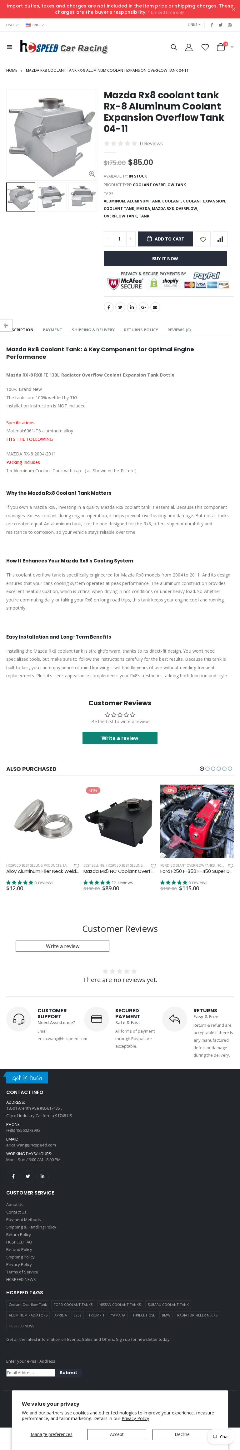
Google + (144, 307)
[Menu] (9, 47)
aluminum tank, (144, 201)
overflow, (187, 208)
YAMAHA (118, 1315)
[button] (202, 768)
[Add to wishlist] (203, 238)
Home (11, 70)
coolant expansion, (205, 201)
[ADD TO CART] (69, 794)
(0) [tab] (179, 330)
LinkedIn (132, 307)
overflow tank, (121, 216)
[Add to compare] (220, 238)
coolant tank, (120, 208)
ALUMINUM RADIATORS (28, 1315)
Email (155, 307)
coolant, (172, 201)
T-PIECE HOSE (143, 1315)
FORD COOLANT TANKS (73, 1304)
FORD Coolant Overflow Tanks (187, 865)
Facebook (109, 307)
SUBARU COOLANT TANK (168, 1304)
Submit (68, 1373)
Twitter (120, 307)
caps (77, 1315)
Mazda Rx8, (164, 208)
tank (144, 216)
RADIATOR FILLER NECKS (197, 1315)
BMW (166, 1315)
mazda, (144, 208)
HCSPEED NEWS (21, 1326)
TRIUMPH (96, 1315)
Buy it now (165, 258)
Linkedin (42, 1176)
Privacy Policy (135, 1418)
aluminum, (115, 201)
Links (193, 24)
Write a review (120, 738)
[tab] (19, 330)
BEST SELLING (93, 865)
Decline (182, 1434)
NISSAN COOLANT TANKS (120, 1304)
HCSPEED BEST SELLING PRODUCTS (33, 865)
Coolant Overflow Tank (28, 1304)
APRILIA (60, 1315)
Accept (117, 1434)
